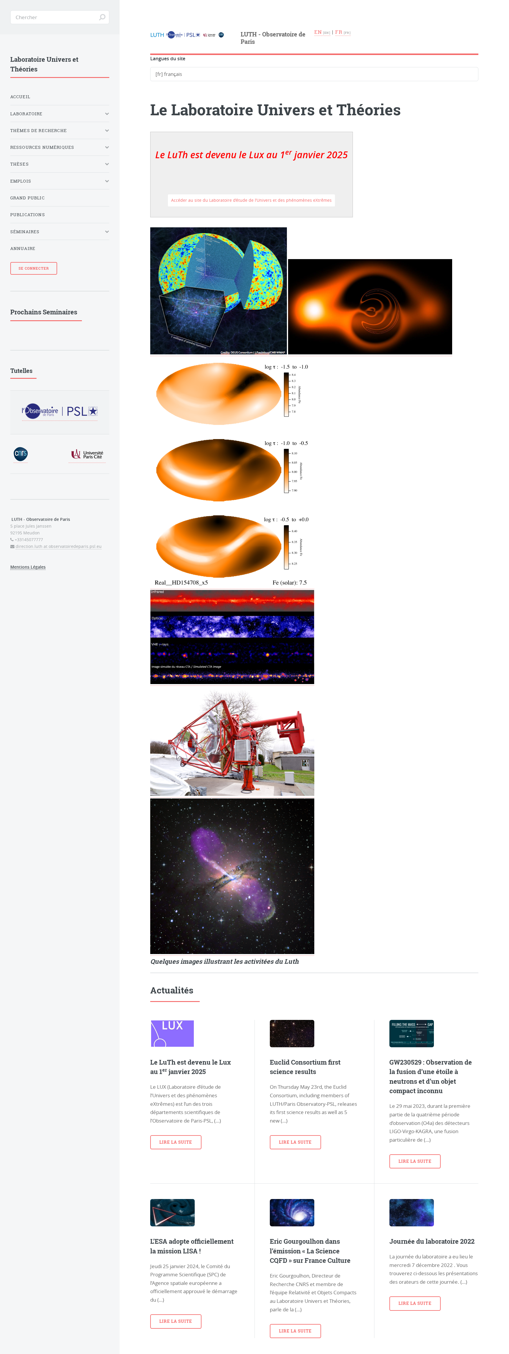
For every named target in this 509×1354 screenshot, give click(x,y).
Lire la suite (175, 1142)
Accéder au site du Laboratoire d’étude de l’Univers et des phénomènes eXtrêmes (251, 200)
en (318, 32)
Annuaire (22, 248)
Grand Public (27, 198)
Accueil (20, 96)
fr (339, 32)
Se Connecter (34, 268)
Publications (27, 214)
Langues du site (167, 59)
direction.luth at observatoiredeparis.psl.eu (59, 546)
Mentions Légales (28, 567)
